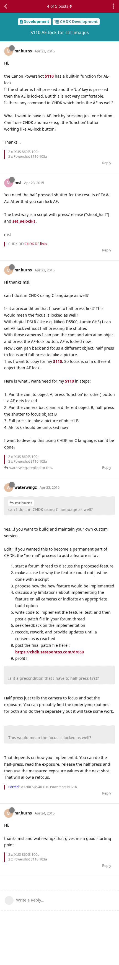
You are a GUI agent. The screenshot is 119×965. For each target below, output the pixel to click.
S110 (49, 76)
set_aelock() (23, 221)
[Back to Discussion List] (5, 6)
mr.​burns (23, 502)
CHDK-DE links (36, 243)
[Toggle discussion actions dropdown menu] (113, 6)
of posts (57, 6)
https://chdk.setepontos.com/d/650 (49, 652)
